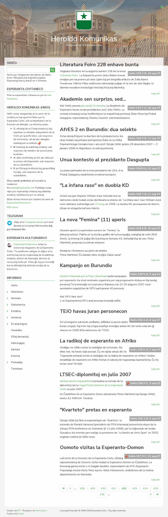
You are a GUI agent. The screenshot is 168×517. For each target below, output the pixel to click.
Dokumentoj (18, 304)
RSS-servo (12, 207)
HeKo (14, 285)
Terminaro (17, 369)
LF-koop (100, 204)
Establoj (16, 311)
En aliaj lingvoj (19, 324)
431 (114, 488)
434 (146, 488)
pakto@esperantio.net (22, 187)
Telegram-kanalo (34, 222)
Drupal (20, 513)
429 (93, 488)
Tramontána (40, 510)
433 (135, 488)
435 (156, 488)
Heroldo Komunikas (84, 38)
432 (125, 489)
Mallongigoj (17, 343)
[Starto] (84, 20)
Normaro (16, 298)
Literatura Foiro (69, 75)
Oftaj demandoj (20, 336)
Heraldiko (16, 330)
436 (103, 494)
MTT (19, 510)
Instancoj (16, 317)
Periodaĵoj (16, 362)
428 (83, 488)
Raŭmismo (17, 292)
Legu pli (155, 94)
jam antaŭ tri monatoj (93, 106)
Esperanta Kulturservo (19, 202)
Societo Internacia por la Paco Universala (83, 276)
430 (104, 488)
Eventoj (15, 356)
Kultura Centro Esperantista (76, 381)
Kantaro (15, 349)
